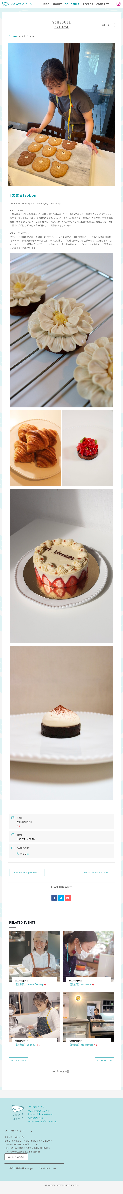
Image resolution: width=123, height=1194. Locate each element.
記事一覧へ (107, 25)
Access (88, 4)
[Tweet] (61, 898)
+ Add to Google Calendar (27, 872)
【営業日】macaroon (81, 1044)
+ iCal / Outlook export (96, 872)
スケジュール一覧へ (61, 1071)
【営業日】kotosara (80, 984)
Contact (102, 4)
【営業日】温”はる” (25, 1044)
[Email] (68, 898)
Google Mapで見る (16, 1156)
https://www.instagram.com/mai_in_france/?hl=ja (35, 203)
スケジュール (12, 36)
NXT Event (102, 1060)
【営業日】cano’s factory (29, 984)
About (57, 4)
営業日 (23, 853)
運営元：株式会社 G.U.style (21, 1168)
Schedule (72, 4)
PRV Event (21, 1060)
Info (46, 4)
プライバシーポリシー (47, 1168)
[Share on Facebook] (54, 898)
